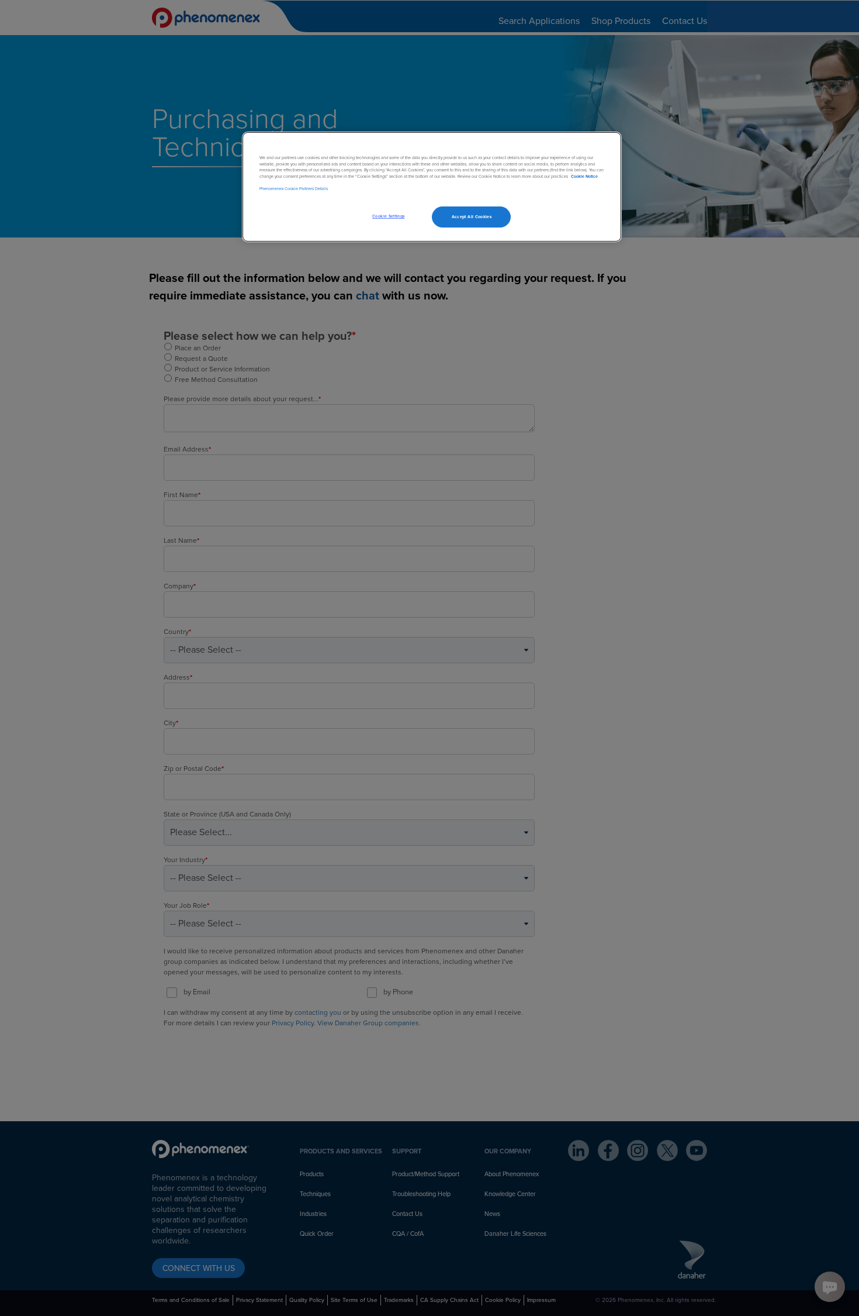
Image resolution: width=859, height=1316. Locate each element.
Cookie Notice (584, 176)
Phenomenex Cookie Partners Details (293, 188)
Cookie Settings (388, 216)
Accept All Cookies (471, 216)
